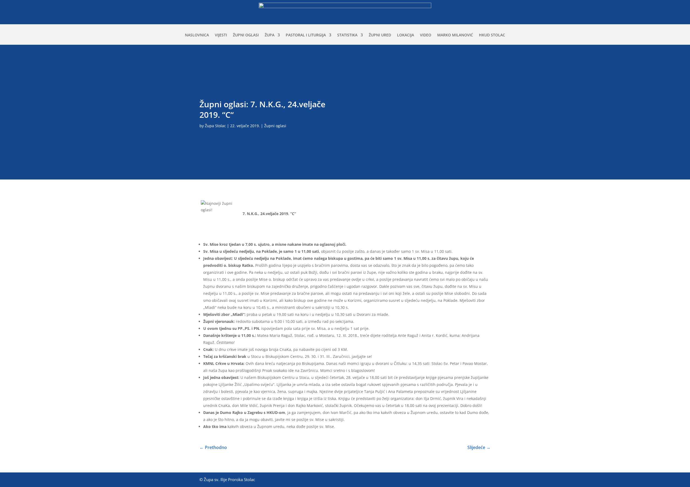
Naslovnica (197, 35)
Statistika (347, 35)
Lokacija (405, 35)
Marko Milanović (455, 35)
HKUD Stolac (492, 35)
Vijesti (221, 35)
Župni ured (380, 35)
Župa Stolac (215, 125)
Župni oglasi (246, 35)
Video (425, 35)
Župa (269, 35)
